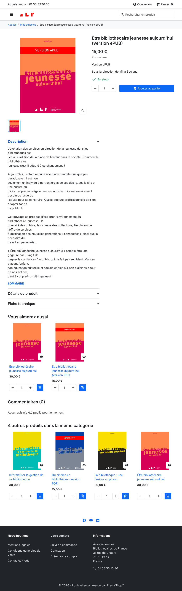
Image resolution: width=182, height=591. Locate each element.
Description (17, 141)
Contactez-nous (18, 560)
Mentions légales (19, 545)
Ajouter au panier (147, 88)
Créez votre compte (63, 556)
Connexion (57, 550)
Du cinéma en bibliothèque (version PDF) (66, 479)
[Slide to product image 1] (14, 126)
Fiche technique (21, 304)
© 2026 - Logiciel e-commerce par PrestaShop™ (91, 585)
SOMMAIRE (16, 283)
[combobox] (146, 14)
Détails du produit (23, 293)
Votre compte (59, 535)
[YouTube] (91, 520)
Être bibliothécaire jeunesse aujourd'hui (23, 369)
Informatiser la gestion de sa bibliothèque (26, 477)
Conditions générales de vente (24, 553)
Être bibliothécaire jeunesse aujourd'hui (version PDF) (65, 371)
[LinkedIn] (98, 520)
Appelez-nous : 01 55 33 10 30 (28, 4)
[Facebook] (84, 520)
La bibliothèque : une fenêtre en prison (109, 477)
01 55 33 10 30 (108, 568)
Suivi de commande (63, 545)
